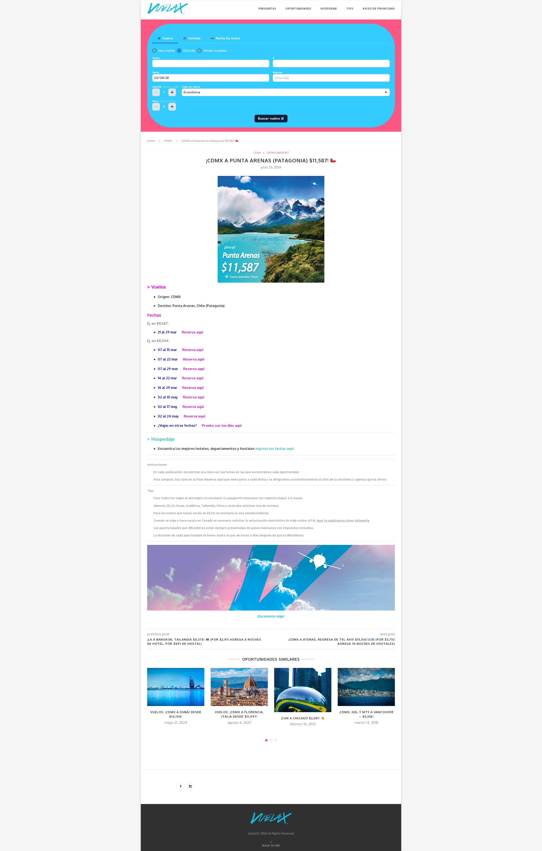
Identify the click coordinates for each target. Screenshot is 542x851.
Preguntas (267, 8)
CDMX (168, 140)
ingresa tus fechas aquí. (275, 448)
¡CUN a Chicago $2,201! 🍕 (303, 718)
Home (151, 140)
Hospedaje (329, 8)
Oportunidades (298, 8)
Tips (349, 8)
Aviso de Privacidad (379, 8)
